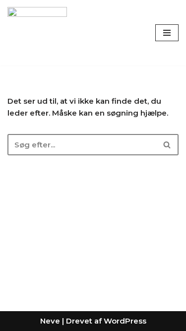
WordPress (125, 321)
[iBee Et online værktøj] (37, 33)
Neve (50, 321)
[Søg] (167, 144)
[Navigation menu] (167, 32)
